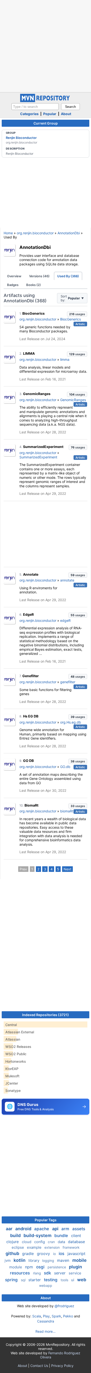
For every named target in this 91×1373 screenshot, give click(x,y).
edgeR (65, 620)
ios (62, 1253)
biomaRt (66, 811)
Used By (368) (68, 276)
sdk (48, 1273)
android (23, 1228)
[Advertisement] (45, 45)
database (76, 1241)
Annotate (30, 574)
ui (73, 1280)
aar (9, 1228)
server (60, 1273)
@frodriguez (64, 1306)
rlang (37, 1273)
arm (65, 1228)
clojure (13, 1241)
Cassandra (45, 1321)
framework (71, 1247)
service (75, 1273)
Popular (49, 114)
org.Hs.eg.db (70, 722)
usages (77, 314)
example (34, 1247)
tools (65, 1280)
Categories (29, 114)
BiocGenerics (33, 313)
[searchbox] (35, 106)
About (66, 114)
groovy (44, 1253)
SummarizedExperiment (43, 447)
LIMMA (29, 353)
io (55, 1254)
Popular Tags (46, 1220)
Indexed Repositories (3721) (45, 1015)
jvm (8, 1260)
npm (29, 1266)
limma (64, 359)
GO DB (28, 760)
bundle (61, 1235)
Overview (14, 276)
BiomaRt (31, 805)
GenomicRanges (36, 394)
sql (23, 1280)
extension (52, 1247)
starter (35, 1279)
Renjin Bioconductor (21, 138)
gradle (28, 1253)
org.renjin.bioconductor (35, 233)
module (16, 1267)
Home (8, 233)
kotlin (20, 1260)
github (13, 1253)
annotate (67, 580)
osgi (41, 1266)
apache (42, 1228)
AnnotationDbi (69, 233)
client (76, 1235)
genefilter (67, 682)
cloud (27, 1241)
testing (51, 1279)
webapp (45, 1285)
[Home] (45, 101)
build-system (38, 1235)
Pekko (68, 1316)
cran (52, 1242)
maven (63, 1260)
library (34, 1260)
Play (46, 1316)
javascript (76, 1253)
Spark (56, 1316)
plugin (75, 1266)
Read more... (45, 1331)
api (55, 1228)
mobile (79, 1260)
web (81, 1279)
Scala (36, 1316)
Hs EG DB (30, 716)
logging (48, 1260)
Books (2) (33, 285)
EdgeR (28, 614)
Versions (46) (39, 276)
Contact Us (39, 1366)
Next (67, 869)
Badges (12, 285)
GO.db (65, 767)
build (16, 1235)
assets (78, 1228)
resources (20, 1273)
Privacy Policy (62, 1366)
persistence (57, 1267)
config (40, 1241)
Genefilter (30, 676)
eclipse (18, 1247)
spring (12, 1279)
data (62, 1241)
